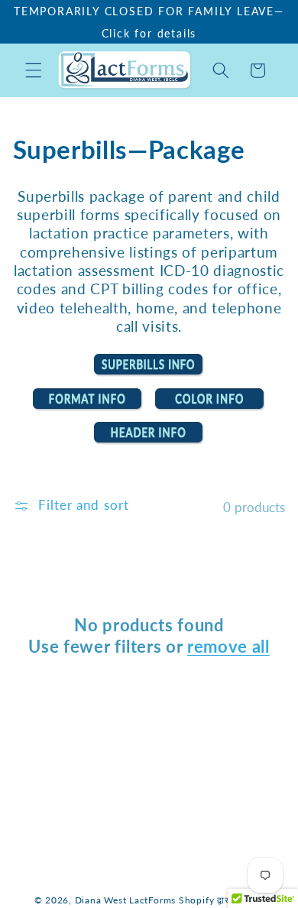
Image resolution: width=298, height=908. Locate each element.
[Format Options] (88, 408)
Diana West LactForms (125, 900)
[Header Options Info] (149, 442)
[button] (33, 70)
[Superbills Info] (149, 374)
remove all (228, 646)
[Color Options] (210, 408)
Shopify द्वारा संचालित (221, 900)
